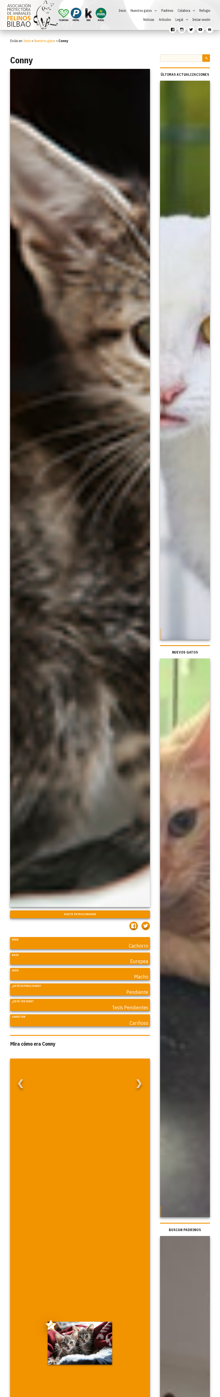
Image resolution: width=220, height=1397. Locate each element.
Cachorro (138, 945)
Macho (141, 976)
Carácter (18, 1017)
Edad (15, 939)
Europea (139, 961)
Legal (179, 19)
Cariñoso (139, 1022)
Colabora (184, 10)
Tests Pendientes (130, 1007)
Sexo (15, 970)
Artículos (165, 19)
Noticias (148, 19)
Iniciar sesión (201, 19)
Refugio (204, 10)
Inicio (122, 10)
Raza (15, 955)
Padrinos (167, 10)
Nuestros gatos (141, 10)
